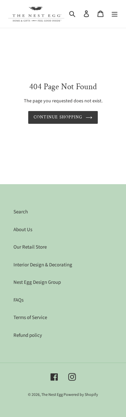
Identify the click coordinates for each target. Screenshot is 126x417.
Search (20, 211)
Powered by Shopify (81, 395)
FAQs (18, 300)
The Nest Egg (52, 395)
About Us (22, 229)
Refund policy (27, 335)
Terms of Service (30, 317)
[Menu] (115, 14)
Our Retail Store (30, 247)
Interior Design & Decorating (42, 264)
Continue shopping (58, 117)
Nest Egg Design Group (37, 282)
